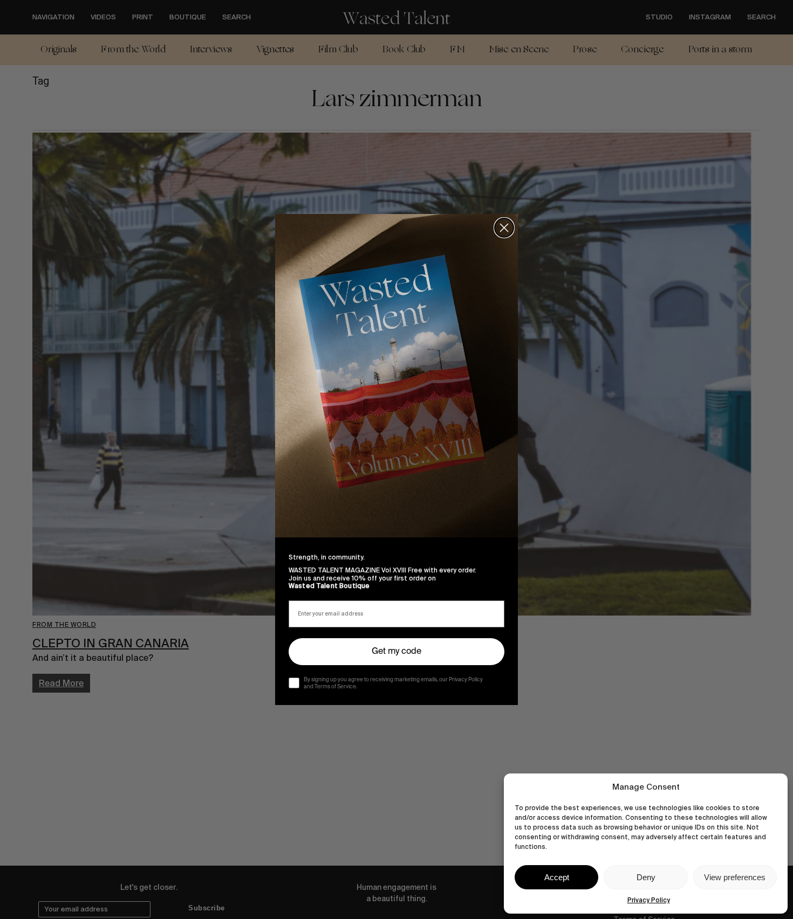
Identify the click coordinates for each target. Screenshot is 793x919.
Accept (556, 877)
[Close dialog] (504, 227)
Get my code (396, 651)
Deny (646, 877)
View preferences (734, 877)
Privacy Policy (648, 900)
